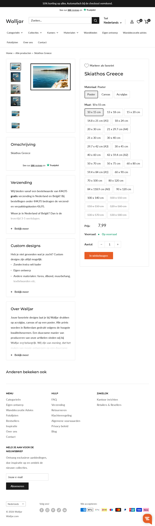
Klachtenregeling (61, 415)
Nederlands (13, 504)
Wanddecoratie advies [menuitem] (135, 32)
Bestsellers (12, 420)
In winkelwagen (98, 255)
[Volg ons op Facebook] (42, 510)
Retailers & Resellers (109, 404)
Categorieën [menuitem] (13, 32)
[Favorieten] (138, 21)
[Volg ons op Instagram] (47, 510)
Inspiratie (11, 426)
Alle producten (23, 53)
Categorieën (13, 399)
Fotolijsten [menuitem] (12, 42)
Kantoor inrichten (107, 399)
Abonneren (17, 486)
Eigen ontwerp (14, 404)
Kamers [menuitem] (51, 32)
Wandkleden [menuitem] (90, 32)
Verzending (58, 404)
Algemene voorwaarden (65, 420)
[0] (146, 22)
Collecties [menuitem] (33, 32)
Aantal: (88, 244)
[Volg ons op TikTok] (59, 510)
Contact (10, 436)
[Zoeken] (95, 20)
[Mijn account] (132, 21)
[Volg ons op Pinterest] (53, 510)
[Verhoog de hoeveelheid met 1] (118, 244)
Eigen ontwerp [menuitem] (110, 32)
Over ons (11, 431)
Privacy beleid (59, 426)
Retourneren (59, 410)
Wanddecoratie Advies (19, 410)
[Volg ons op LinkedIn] (65, 510)
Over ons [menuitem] (28, 42)
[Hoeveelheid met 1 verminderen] (101, 244)
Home (9, 53)
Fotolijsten (12, 415)
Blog (54, 431)
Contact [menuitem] (42, 42)
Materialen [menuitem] (69, 32)
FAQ (54, 399)
